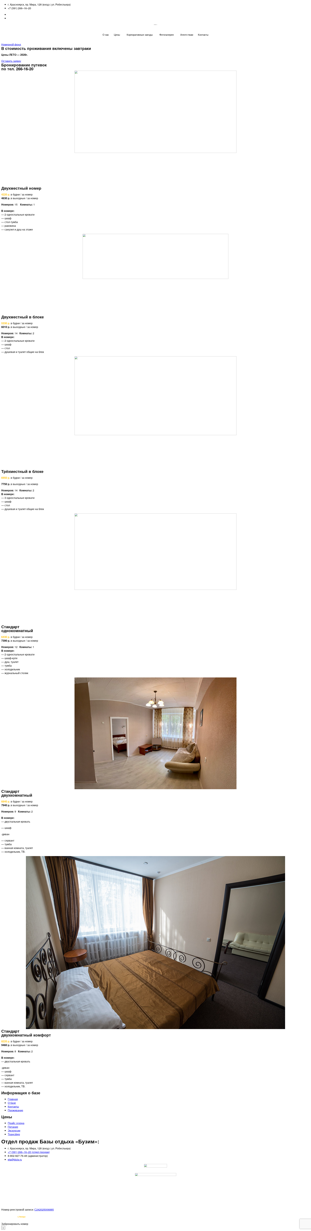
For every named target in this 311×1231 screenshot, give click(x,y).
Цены (117, 34)
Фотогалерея (166, 34)
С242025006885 (44, 1209)
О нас (106, 34)
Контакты (203, 34)
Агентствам (186, 34)
